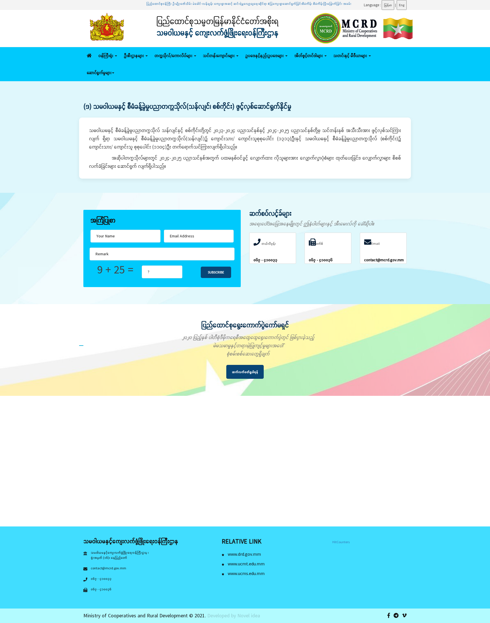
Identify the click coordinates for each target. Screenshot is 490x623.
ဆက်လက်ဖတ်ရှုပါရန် (245, 372)
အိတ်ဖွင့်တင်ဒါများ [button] (309, 55)
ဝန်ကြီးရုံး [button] (106, 55)
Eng (401, 5)
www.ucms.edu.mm (246, 573)
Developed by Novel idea (233, 615)
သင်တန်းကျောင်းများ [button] (219, 55)
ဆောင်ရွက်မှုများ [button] (99, 72)
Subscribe (216, 272)
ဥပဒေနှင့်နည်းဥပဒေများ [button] (265, 55)
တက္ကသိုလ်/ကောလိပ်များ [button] (174, 55)
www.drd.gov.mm (244, 554)
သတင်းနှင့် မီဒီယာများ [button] (350, 55)
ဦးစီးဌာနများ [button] (134, 55)
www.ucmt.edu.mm (246, 563)
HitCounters (341, 542)
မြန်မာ (388, 5)
